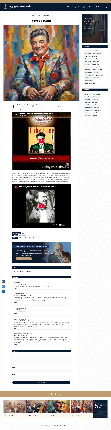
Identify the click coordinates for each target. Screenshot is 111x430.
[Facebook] (104, 1)
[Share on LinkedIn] (3, 292)
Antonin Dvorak (88, 51)
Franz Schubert (88, 61)
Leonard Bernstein (88, 110)
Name (13, 367)
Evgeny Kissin (87, 102)
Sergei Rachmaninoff (89, 80)
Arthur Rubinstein (96, 94)
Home (64, 7)
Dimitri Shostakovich (97, 53)
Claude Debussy (88, 53)
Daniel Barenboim (96, 97)
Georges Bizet (87, 64)
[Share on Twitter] (3, 287)
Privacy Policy (67, 426)
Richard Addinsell (22, 235)
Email (13, 374)
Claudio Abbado (88, 97)
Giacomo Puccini (95, 64)
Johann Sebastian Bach (97, 69)
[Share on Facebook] (3, 283)
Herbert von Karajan (89, 105)
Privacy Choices (60, 426)
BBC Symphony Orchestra (24, 238)
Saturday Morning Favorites (73, 7)
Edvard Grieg (87, 56)
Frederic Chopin (96, 61)
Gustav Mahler (87, 69)
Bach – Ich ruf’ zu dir (77, 416)
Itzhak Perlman (98, 105)
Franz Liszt (96, 59)
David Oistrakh (95, 99)
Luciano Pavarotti (97, 110)
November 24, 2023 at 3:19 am (22, 321)
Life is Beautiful (31, 416)
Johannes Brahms (88, 72)
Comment (14, 355)
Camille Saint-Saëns (97, 51)
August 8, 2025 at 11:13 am (21, 335)
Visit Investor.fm (23, 259)
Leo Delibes (96, 72)
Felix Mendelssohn (88, 59)
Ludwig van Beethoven (89, 75)
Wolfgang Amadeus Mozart (90, 83)
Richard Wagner (88, 78)
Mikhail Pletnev (88, 115)
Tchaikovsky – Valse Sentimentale (13, 416)
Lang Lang (96, 107)
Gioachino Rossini (88, 67)
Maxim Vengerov (96, 113)
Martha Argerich (88, 113)
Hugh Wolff (31, 238)
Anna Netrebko (88, 94)
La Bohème (53, 416)
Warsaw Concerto (46, 15)
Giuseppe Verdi (97, 67)
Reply (15, 288)
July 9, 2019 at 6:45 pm (20, 284)
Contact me (101, 7)
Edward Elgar (94, 56)
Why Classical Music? (87, 7)
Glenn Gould (94, 102)
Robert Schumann (97, 78)
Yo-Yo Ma (95, 115)
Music (38, 15)
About (95, 7)
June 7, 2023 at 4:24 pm (21, 310)
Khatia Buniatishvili (88, 107)
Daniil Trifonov (87, 99)
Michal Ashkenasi (19, 293)
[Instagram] (106, 1)
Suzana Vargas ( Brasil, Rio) (21, 334)
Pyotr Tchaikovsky (99, 75)
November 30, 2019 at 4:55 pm (22, 295)
